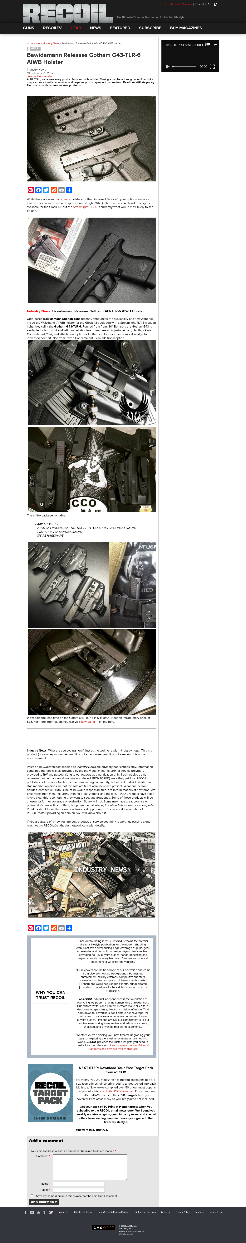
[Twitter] (51, 1213)
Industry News (51, 43)
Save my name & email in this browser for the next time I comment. (77, 1195)
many (58, 199)
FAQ (208, 4)
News (39, 43)
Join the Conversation (40, 76)
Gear (34, 48)
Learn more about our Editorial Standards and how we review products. (118, 1047)
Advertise (165, 1212)
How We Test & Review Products (114, 1212)
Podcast (199, 4)
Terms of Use (216, 1212)
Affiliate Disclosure (83, 1212)
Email (46, 1189)
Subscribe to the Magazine (178, 4)
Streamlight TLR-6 (85, 207)
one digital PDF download (116, 1091)
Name (45, 1183)
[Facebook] (26, 1213)
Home (30, 43)
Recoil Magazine (131, 1226)
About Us (63, 1212)
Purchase (199, 1212)
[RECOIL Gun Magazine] (68, 22)
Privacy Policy (183, 1212)
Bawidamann (90, 722)
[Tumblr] (45, 1213)
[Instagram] (32, 1213)
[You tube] (39, 1213)
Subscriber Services (145, 1212)
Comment (43, 1155)
